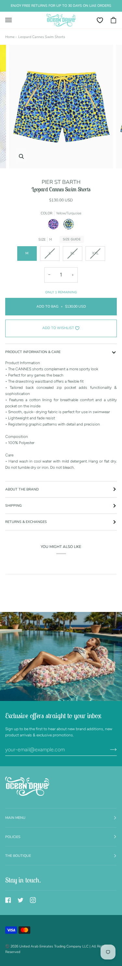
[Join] (108, 749)
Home (10, 36)
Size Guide (72, 239)
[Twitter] (20, 900)
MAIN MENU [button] (15, 817)
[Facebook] (8, 900)
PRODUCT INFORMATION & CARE (33, 352)
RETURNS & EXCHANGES (26, 521)
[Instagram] (33, 900)
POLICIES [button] (12, 836)
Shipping (13, 505)
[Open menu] (11, 20)
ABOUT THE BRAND (22, 489)
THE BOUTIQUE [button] (18, 855)
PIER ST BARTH (61, 182)
